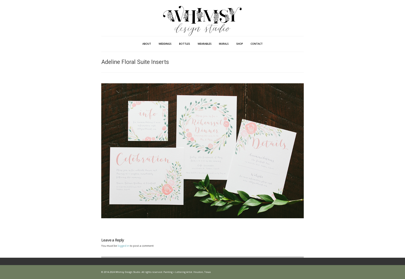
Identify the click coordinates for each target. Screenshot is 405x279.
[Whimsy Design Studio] (202, 12)
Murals (224, 44)
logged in (124, 246)
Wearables (205, 44)
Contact (257, 44)
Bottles (184, 44)
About (146, 44)
